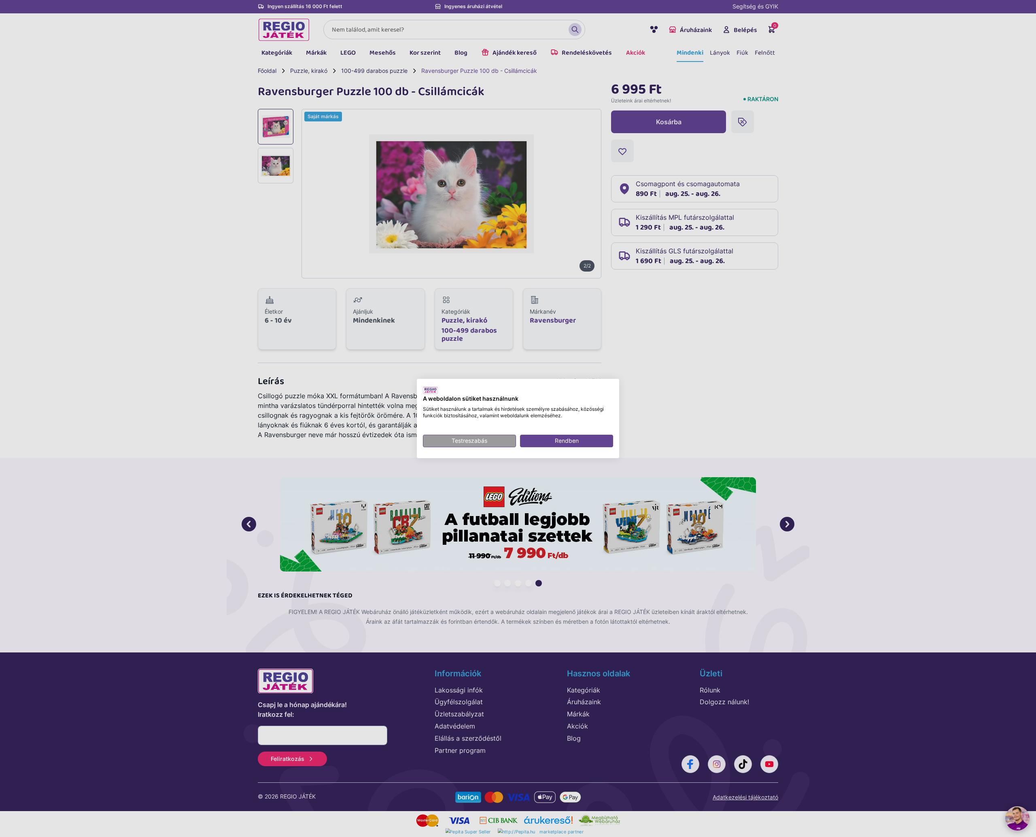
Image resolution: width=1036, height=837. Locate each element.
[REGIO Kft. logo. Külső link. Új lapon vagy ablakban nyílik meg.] (430, 390)
